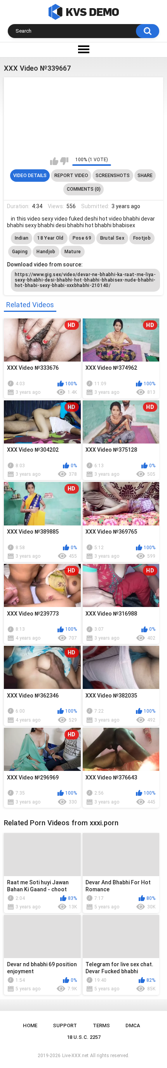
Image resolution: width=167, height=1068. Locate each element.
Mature (72, 251)
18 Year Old (50, 238)
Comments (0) (84, 189)
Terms (101, 1025)
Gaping (20, 251)
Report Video (71, 175)
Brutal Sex (112, 238)
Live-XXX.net (75, 1055)
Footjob (142, 238)
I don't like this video (64, 161)
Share (145, 175)
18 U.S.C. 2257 (84, 1037)
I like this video (54, 161)
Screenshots (113, 175)
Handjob (46, 251)
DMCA (132, 1025)
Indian (22, 238)
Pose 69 (82, 238)
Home (30, 1025)
